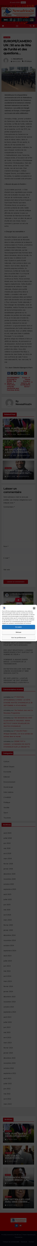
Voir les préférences (18, 637)
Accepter (18, 627)
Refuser (18, 632)
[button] (34, 608)
